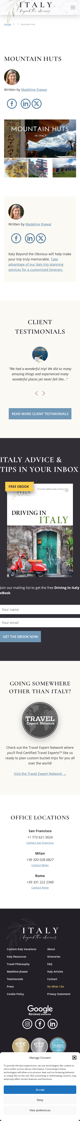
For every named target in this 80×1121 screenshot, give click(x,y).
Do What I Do (55, 986)
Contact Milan (40, 865)
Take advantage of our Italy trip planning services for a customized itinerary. (35, 264)
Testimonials (15, 979)
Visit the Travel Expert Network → (40, 773)
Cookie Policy (15, 994)
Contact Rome (40, 887)
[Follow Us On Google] (40, 1010)
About (51, 949)
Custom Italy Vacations (21, 949)
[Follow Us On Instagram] (27, 1024)
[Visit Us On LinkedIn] (53, 1024)
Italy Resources (16, 956)
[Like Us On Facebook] (40, 1024)
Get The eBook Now (20, 636)
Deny (40, 1100)
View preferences (40, 1110)
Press (10, 986)
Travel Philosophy (18, 964)
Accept (40, 1089)
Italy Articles (55, 971)
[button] (74, 1057)
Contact (52, 979)
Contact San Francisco (40, 842)
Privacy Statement (59, 994)
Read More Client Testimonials (40, 413)
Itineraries (53, 956)
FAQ (49, 964)
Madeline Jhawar (34, 89)
